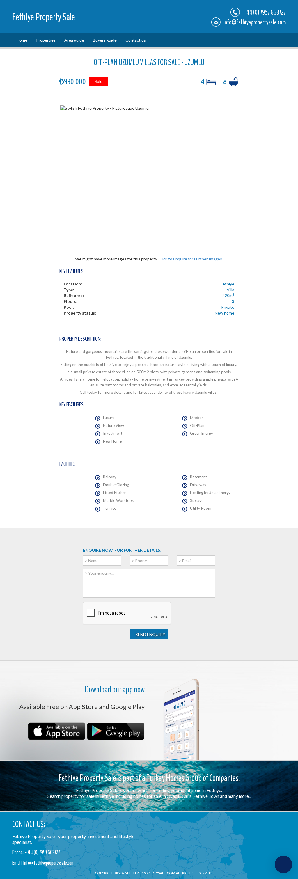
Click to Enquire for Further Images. (191, 258)
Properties (46, 40)
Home (22, 40)
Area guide (74, 40)
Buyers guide (105, 40)
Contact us (135, 40)
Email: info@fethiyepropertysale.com (43, 863)
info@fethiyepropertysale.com (255, 22)
